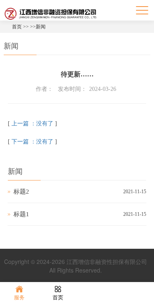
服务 (19, 297)
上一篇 (32, 123)
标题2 (21, 191)
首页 (17, 27)
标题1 (21, 214)
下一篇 (32, 142)
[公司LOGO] (51, 13)
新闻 (41, 27)
